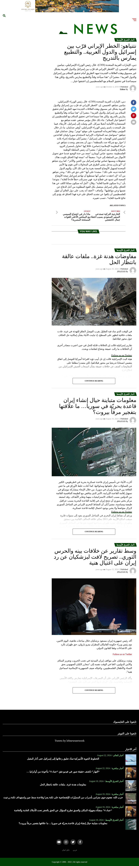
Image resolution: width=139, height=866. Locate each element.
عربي (75, 850)
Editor (122, 89)
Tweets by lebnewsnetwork (69, 740)
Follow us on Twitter (121, 355)
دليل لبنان (66, 850)
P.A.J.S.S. (121, 271)
